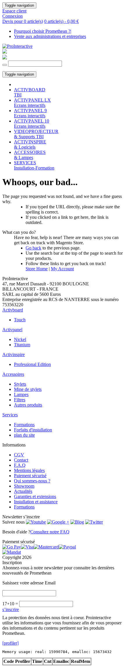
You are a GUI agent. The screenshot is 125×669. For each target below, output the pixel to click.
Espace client (14, 10)
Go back (33, 247)
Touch (20, 319)
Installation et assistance (36, 501)
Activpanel (12, 329)
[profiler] (10, 643)
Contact (21, 459)
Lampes (21, 394)
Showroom (24, 486)
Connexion (12, 16)
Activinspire (13, 354)
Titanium (22, 344)
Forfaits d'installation (33, 429)
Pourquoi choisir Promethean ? (42, 31)
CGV (19, 454)
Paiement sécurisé (30, 475)
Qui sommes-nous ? (32, 480)
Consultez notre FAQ (49, 531)
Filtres (19, 399)
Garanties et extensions (35, 496)
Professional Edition (32, 364)
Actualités (23, 491)
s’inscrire (10, 609)
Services (10, 414)
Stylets (20, 384)
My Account (62, 268)
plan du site (24, 435)
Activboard (12, 309)
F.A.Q (20, 465)
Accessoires (13, 374)
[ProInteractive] (17, 46)
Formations (24, 424)
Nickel (20, 339)
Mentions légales (29, 470)
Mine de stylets (28, 389)
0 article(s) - (61, 21)
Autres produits (28, 404)
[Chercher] (4, 65)
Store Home (37, 268)
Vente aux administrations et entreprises (50, 36)
